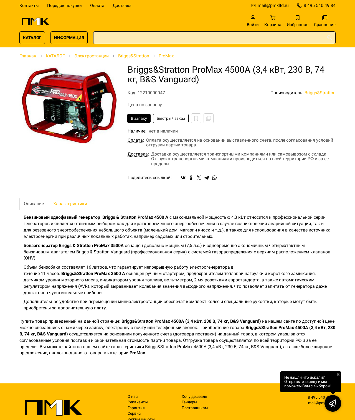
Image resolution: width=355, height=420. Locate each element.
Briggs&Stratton (133, 55)
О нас (133, 396)
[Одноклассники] (191, 177)
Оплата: (136, 140)
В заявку (139, 118)
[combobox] (214, 37)
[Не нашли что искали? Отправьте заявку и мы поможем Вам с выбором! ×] (332, 403)
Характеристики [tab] (70, 203)
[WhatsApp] (214, 177)
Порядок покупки (64, 5)
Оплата (97, 5)
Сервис (134, 413)
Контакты (29, 5)
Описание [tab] (34, 203)
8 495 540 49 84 (320, 5)
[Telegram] (206, 177)
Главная (27, 55)
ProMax (166, 55)
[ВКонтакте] (183, 177)
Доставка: (138, 154)
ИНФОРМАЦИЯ (69, 37)
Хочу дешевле (194, 396)
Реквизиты (138, 402)
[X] (199, 177)
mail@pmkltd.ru (273, 5)
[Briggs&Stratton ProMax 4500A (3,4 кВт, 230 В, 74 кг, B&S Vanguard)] (69, 105)
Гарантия (136, 408)
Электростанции (91, 55)
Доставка (122, 5)
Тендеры (189, 402)
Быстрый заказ (171, 118)
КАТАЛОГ (32, 37)
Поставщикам (195, 408)
